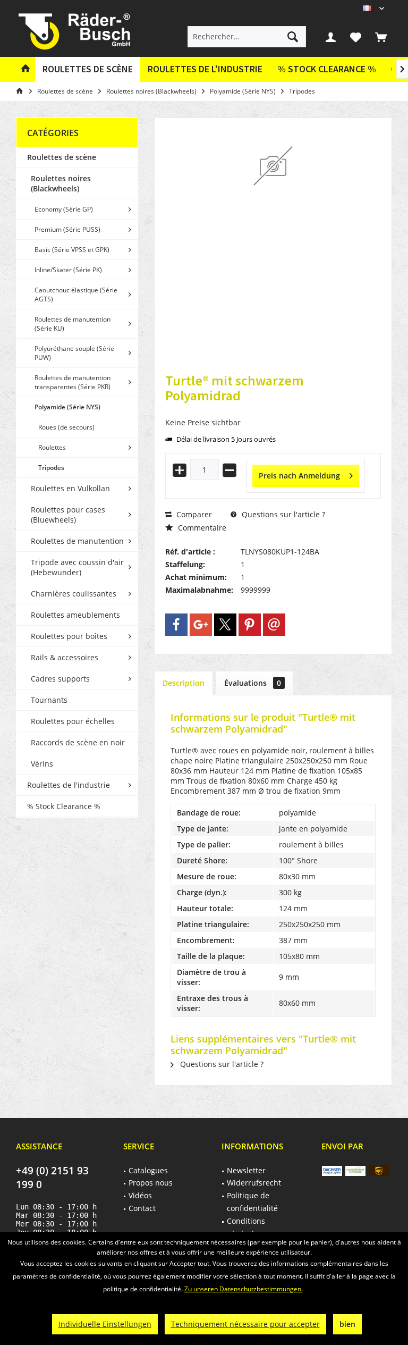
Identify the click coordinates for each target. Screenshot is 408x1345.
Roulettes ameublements (75, 615)
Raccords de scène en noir (78, 742)
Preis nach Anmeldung (299, 475)
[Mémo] (356, 36)
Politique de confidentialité (252, 1201)
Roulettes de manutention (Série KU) (72, 324)
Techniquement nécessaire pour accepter (245, 1324)
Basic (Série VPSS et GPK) (72, 249)
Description (184, 683)
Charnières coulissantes (73, 594)
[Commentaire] (273, 410)
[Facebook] (176, 624)
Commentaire (201, 528)
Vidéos (140, 1195)
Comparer (193, 514)
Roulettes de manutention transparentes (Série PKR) (72, 382)
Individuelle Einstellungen (104, 1324)
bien (347, 1324)
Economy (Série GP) (64, 209)
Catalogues (148, 1170)
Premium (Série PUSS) (67, 229)
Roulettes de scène (61, 157)
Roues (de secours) (66, 427)
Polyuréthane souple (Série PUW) (74, 353)
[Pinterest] (250, 624)
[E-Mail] (274, 624)
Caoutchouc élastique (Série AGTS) (76, 294)
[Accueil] (25, 69)
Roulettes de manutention (77, 541)
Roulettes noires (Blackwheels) (61, 183)
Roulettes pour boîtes (69, 636)
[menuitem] (381, 36)
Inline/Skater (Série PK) (68, 269)
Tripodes (51, 467)
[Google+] (201, 624)
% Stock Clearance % (63, 806)
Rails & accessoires (64, 657)
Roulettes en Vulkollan (70, 488)
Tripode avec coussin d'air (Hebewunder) (77, 567)
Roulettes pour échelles (73, 721)
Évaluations (252, 683)
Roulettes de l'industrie (68, 785)
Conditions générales (246, 1227)
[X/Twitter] (225, 624)
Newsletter (246, 1170)
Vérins (42, 764)
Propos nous (151, 1183)
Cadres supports (60, 679)
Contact (142, 1208)
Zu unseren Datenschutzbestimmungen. (243, 1288)
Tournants (49, 700)
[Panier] (381, 36)
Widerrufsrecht (254, 1183)
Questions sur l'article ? (282, 514)
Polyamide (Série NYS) (67, 406)
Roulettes (52, 447)
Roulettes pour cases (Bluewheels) (68, 515)
